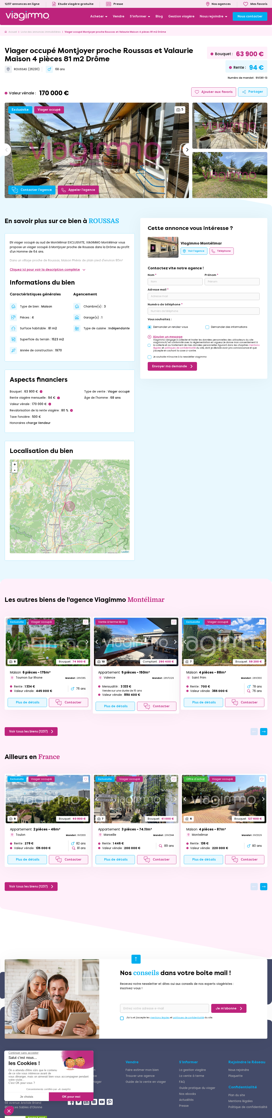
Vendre (132, 1062)
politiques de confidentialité (180, 347)
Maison (30, 672)
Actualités (186, 1100)
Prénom (210, 275)
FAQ (182, 1082)
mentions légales (160, 1017)
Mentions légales (240, 1101)
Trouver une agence (140, 1076)
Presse (184, 1106)
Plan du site (236, 1095)
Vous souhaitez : (160, 319)
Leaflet (125, 551)
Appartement (124, 672)
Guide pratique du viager (197, 1088)
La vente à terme (191, 1076)
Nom (151, 275)
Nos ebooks (187, 1094)
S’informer (188, 1062)
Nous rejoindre (238, 1070)
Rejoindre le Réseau (246, 1062)
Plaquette (235, 1076)
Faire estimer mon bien (142, 1070)
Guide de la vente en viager (146, 1082)
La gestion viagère (192, 1070)
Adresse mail (157, 289)
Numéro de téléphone (164, 304)
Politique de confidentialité (247, 1107)
